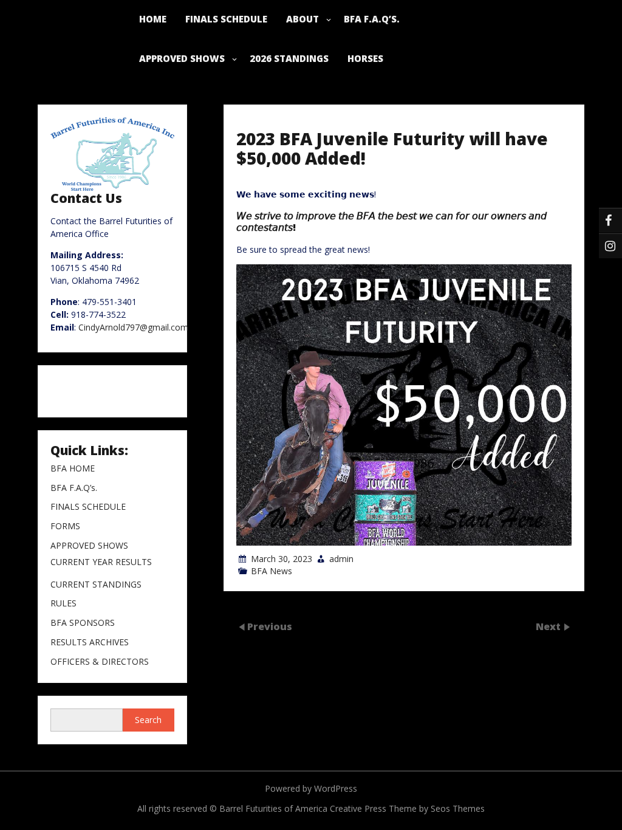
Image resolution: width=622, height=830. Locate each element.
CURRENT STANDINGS (96, 585)
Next (549, 626)
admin (341, 558)
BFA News (271, 571)
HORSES (365, 58)
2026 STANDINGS (289, 58)
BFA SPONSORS (82, 623)
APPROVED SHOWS (182, 58)
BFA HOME (72, 469)
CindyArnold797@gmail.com (133, 327)
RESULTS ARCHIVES (89, 642)
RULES (63, 603)
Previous (269, 626)
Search (148, 719)
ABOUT (302, 19)
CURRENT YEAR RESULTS (101, 562)
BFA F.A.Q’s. (372, 19)
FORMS (65, 526)
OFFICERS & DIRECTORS (99, 662)
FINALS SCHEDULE (226, 19)
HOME (152, 19)
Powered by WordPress (311, 788)
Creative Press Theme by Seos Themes (407, 808)
